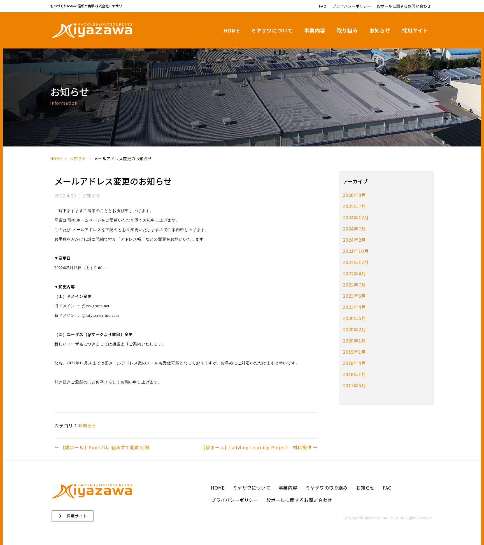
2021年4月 (354, 307)
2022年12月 (356, 262)
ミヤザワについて (272, 30)
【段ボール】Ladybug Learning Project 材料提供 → (259, 447)
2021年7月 (354, 284)
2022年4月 (354, 273)
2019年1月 (354, 351)
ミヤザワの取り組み (327, 487)
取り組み (347, 30)
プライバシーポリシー (351, 6)
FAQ (322, 6)
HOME (231, 30)
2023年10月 (356, 251)
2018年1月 (354, 374)
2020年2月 (354, 329)
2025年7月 (354, 206)
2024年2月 (354, 239)
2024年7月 (354, 228)
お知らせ (379, 30)
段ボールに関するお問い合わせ (404, 6)
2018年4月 (354, 363)
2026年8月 (354, 195)
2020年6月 (354, 318)
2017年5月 (354, 385)
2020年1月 (354, 340)
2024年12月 (356, 217)
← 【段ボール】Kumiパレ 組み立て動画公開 (101, 447)
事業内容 (314, 30)
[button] (73, 516)
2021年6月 (354, 295)
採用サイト (415, 30)
